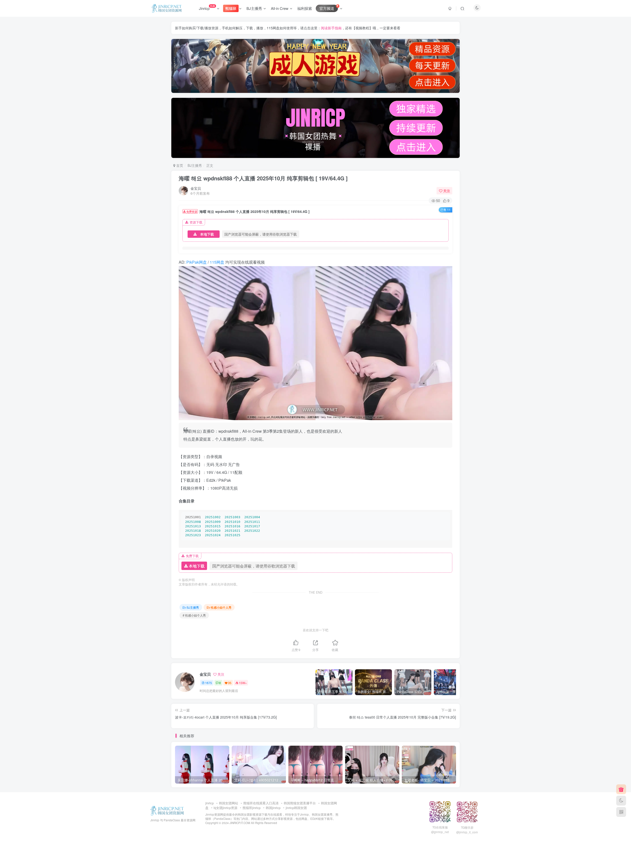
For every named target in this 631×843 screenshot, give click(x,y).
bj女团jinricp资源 (225, 807)
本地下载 (207, 234)
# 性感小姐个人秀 (194, 615)
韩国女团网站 (228, 803)
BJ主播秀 (254, 8)
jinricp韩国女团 (296, 807)
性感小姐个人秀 (221, 607)
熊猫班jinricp (252, 807)
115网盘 (217, 262)
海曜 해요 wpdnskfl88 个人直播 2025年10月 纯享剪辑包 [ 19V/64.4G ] (263, 178)
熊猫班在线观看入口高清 (261, 803)
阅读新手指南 (331, 27)
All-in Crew (279, 8)
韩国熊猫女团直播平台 (300, 803)
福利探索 (304, 8)
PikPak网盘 (196, 262)
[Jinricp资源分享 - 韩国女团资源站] (167, 810)
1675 (208, 683)
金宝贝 (196, 188)
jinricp (209, 803)
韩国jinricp (273, 807)
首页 (179, 165)
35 (229, 683)
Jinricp (207, 7)
